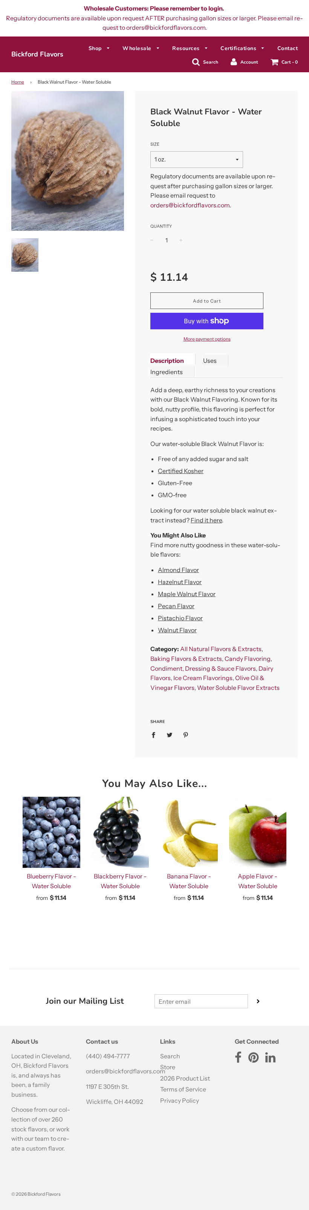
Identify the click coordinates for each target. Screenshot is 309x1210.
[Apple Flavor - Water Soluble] (258, 832)
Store (167, 1067)
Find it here (206, 520)
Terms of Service (183, 1089)
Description (167, 360)
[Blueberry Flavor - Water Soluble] (51, 832)
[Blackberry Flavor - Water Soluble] (120, 832)
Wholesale (137, 48)
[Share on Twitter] (169, 735)
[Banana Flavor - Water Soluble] (189, 832)
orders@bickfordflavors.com (189, 205)
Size (154, 144)
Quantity (161, 226)
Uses (210, 360)
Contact (287, 48)
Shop (96, 48)
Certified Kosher (180, 471)
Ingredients (166, 372)
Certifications (239, 48)
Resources (186, 48)
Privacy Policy (179, 1100)
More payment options (207, 339)
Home (17, 82)
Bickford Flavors (37, 54)
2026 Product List (185, 1078)
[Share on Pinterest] (185, 735)
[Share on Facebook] (155, 735)
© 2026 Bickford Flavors (36, 1194)
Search (170, 1056)
